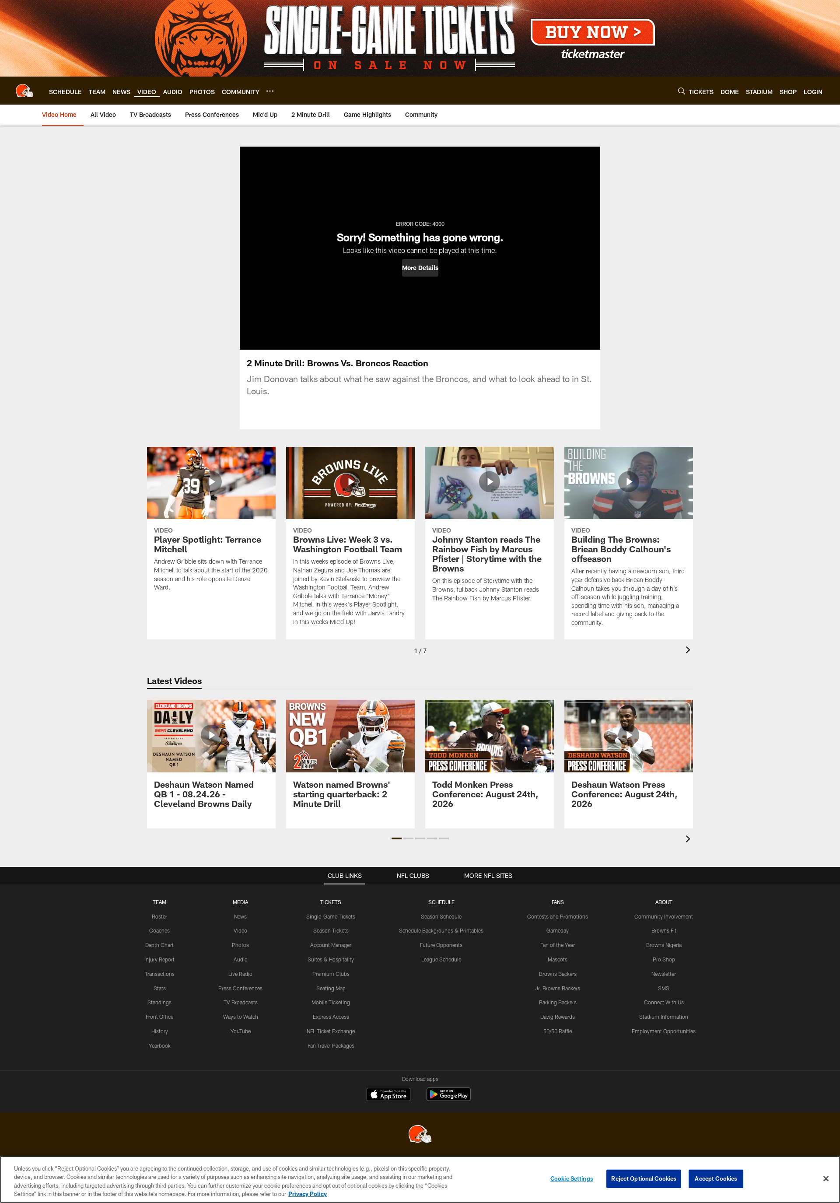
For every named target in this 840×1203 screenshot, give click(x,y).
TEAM (159, 902)
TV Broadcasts (241, 1002)
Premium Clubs (331, 974)
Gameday (557, 930)
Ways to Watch (240, 1017)
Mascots (557, 959)
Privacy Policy (307, 1193)
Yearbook (160, 1045)
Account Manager (330, 945)
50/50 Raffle (557, 1031)
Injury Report (159, 959)
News (240, 916)
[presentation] (689, 651)
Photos (240, 945)
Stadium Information (663, 1017)
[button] (420, 268)
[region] (420, 1179)
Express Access (331, 1017)
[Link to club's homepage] (24, 90)
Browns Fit (663, 930)
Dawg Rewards (557, 1017)
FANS (558, 902)
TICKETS (330, 902)
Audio (241, 959)
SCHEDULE (441, 902)
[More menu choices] (269, 91)
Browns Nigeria (664, 945)
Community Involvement (663, 916)
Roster (159, 916)
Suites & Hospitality (331, 959)
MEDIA (240, 902)
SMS (663, 988)
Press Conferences (240, 988)
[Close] (826, 1178)
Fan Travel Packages (331, 1045)
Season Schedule (441, 916)
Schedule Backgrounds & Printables (441, 930)
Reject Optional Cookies (643, 1178)
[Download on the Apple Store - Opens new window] (388, 1095)
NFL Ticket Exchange (331, 1031)
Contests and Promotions (557, 916)
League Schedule (441, 959)
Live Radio (240, 974)
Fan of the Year (557, 945)
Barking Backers (558, 1002)
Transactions (160, 974)
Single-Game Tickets (330, 916)
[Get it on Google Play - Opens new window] (448, 1098)
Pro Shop (664, 959)
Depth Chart (159, 945)
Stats (160, 988)
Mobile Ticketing (331, 1002)
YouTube (241, 1031)
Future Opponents (441, 945)
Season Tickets (331, 930)
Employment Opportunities (664, 1031)
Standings (159, 1002)
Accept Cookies (716, 1178)
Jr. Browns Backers (557, 988)
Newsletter (663, 974)
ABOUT (663, 902)
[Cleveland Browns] (420, 1135)
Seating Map (331, 988)
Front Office (159, 1017)
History (159, 1031)
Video (240, 930)
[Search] (681, 91)
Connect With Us (664, 1002)
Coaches (159, 930)
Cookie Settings (571, 1178)
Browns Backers (558, 974)
